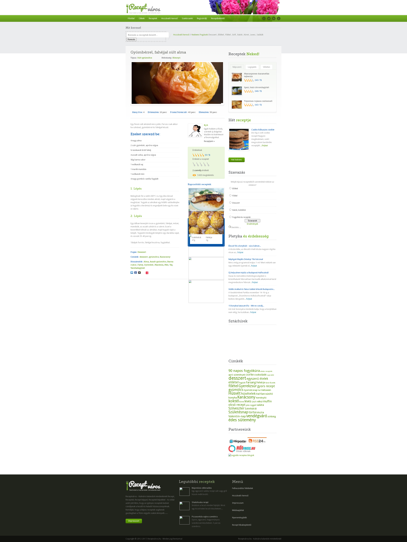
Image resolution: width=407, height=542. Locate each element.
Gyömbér (149, 265)
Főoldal (131, 18)
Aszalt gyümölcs (158, 261)
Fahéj (140, 265)
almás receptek (266, 371)
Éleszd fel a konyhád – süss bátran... (244, 246)
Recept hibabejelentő (241, 525)
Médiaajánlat (238, 510)
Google (278, 18)
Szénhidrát (251, 408)
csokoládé (260, 374)
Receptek (153, 18)
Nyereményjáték (239, 517)
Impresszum (133, 521)
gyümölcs (154, 257)
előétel (233, 382)
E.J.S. (206, 125)
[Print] (143, 272)
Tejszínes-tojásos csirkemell (258, 101)
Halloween (266, 390)
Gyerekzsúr (248, 386)
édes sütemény (242, 419)
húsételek (248, 393)
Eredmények (252, 224)
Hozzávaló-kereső (169, 18)
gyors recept (266, 386)
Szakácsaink (187, 18)
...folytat (264, 145)
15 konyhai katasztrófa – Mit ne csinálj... (246, 306)
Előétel (221, 34)
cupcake (270, 375)
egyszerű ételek (257, 378)
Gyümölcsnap (250, 390)
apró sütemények (236, 374)
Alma (146, 261)
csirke (250, 374)
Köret (246, 34)
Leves (252, 34)
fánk (267, 383)
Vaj (170, 265)
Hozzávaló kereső (181, 34)
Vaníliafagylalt (138, 268)
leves (247, 401)
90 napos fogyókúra (244, 371)
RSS (274, 18)
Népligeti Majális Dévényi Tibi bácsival (245, 259)
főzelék (272, 383)
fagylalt (242, 383)
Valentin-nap (237, 416)
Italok (239, 34)
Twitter (269, 18)
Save (147, 273)
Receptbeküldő (218, 18)
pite (247, 405)
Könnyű (176, 58)
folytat (240, 252)
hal (259, 390)
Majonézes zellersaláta (202, 488)
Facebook (264, 18)
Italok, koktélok (239, 210)
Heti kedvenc (236, 160)
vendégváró (256, 415)
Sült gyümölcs (144, 58)
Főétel (228, 34)
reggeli (253, 405)
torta (252, 412)
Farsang (251, 382)
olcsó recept (236, 405)
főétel (233, 386)
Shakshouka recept (200, 502)
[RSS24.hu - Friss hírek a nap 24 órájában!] (257, 443)
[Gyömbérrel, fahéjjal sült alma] (132, 272)
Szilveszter (236, 408)
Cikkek (142, 18)
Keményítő (261, 397)
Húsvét (234, 393)
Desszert (213, 34)
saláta (260, 404)
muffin (267, 401)
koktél (233, 401)
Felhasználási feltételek (242, 488)
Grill (234, 34)
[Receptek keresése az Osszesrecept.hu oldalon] (241, 455)
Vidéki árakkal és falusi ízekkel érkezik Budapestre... (251, 289)
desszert (144, 257)
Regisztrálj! (202, 18)
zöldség (272, 416)
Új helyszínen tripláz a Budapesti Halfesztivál (248, 272)
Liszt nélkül (257, 401)
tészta (260, 412)
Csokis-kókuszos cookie (262, 129)
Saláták (260, 34)
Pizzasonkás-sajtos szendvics (205, 517)
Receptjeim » (209, 141)
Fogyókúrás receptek (241, 217)
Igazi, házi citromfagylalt (256, 87)
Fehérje (260, 382)
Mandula (159, 265)
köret (241, 402)
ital (258, 393)
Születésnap (238, 412)
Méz (166, 265)
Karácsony (165, 257)
